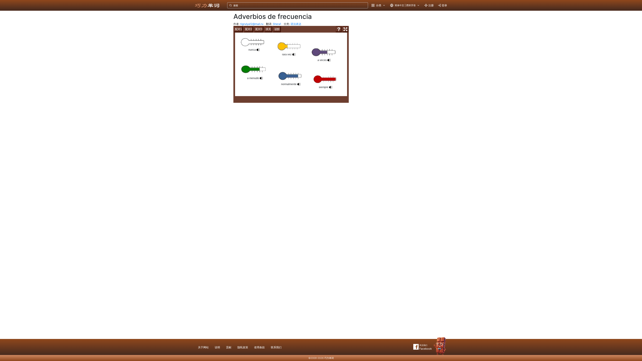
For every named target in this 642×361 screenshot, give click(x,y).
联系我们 (276, 347)
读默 (277, 29)
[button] (299, 84)
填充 (268, 29)
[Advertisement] (210, 66)
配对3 (258, 29)
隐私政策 (242, 347)
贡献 (228, 347)
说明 (217, 347)
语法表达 (296, 24)
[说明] (338, 29)
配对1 (238, 29)
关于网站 (203, 347)
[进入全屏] (345, 29)
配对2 (248, 29)
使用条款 (259, 347)
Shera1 (277, 24)
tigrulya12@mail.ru (251, 24)
